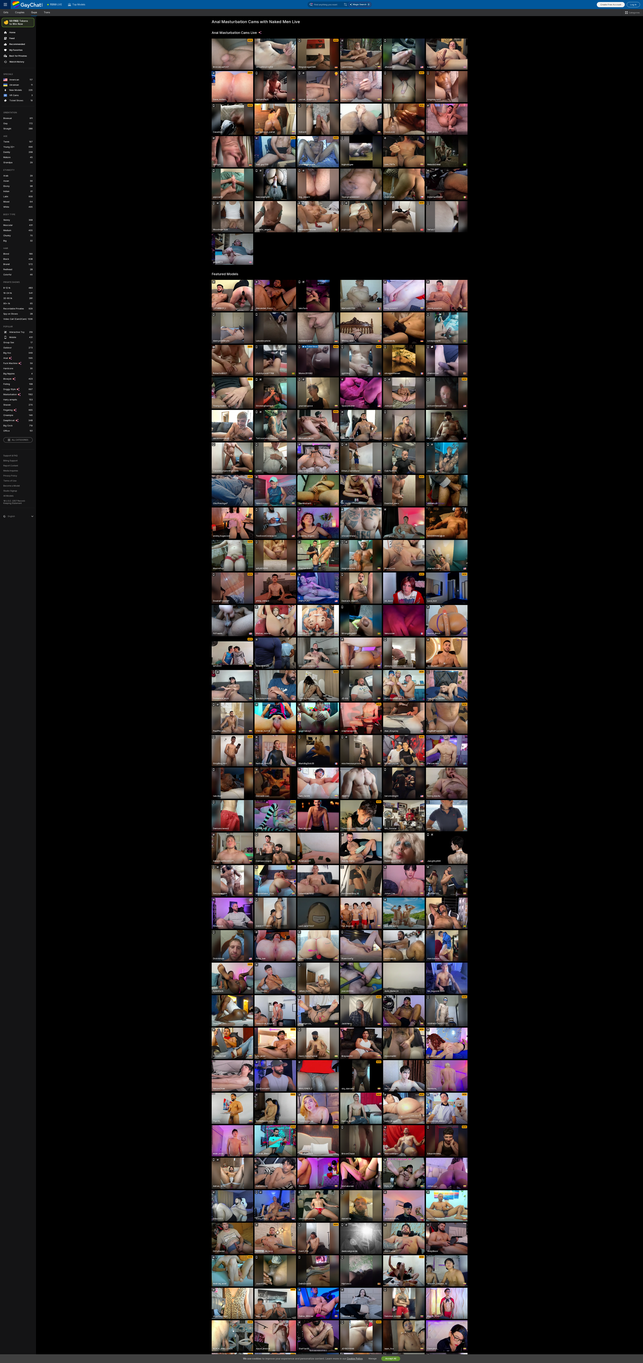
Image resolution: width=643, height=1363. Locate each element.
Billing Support (10, 461)
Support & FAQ (10, 456)
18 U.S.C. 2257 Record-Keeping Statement (14, 502)
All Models (8, 496)
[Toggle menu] (5, 4)
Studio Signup (10, 491)
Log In (633, 4)
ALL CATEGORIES (20, 440)
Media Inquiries (10, 471)
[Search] (345, 4)
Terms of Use (9, 481)
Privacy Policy (10, 476)
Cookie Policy (355, 1358)
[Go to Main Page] (27, 4)
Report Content (10, 466)
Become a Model (11, 486)
